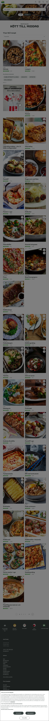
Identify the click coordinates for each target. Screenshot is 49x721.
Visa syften (24, 717)
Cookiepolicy (12, 701)
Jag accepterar (30, 713)
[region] (24, 706)
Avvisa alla (18, 713)
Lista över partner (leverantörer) (7, 709)
